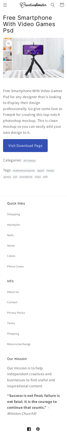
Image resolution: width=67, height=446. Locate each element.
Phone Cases (15, 266)
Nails (10, 235)
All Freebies (30, 160)
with (45, 176)
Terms (11, 323)
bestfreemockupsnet (24, 170)
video (38, 176)
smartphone (25, 176)
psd (15, 176)
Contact (12, 302)
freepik (50, 170)
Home (11, 245)
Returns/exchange (19, 344)
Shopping (13, 214)
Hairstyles (13, 225)
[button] (5, 4)
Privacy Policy (16, 313)
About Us (13, 292)
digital (40, 170)
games (7, 176)
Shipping (13, 333)
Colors (11, 256)
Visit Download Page (25, 145)
